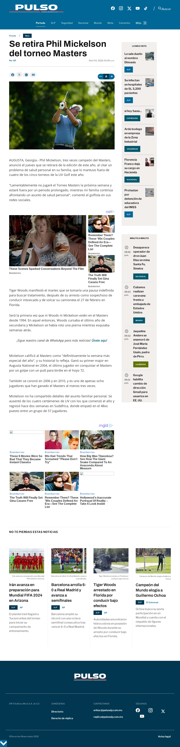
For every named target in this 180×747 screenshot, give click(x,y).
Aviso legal (164, 736)
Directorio (57, 711)
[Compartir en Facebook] (12, 74)
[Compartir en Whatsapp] (26, 74)
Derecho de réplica (62, 718)
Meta (110, 22)
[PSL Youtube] (138, 8)
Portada (40, 22)
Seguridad (67, 22)
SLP (53, 22)
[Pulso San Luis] (36, 8)
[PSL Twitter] (129, 8)
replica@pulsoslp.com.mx (108, 716)
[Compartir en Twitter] (19, 74)
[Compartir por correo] (33, 74)
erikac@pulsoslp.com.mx (108, 710)
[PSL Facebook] (113, 8)
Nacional (83, 22)
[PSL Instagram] (121, 8)
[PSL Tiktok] (146, 8)
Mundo (98, 22)
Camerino (124, 22)
